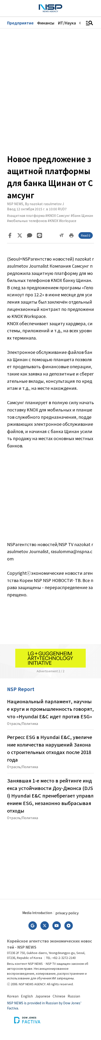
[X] (20, 235)
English (27, 996)
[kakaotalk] (29, 235)
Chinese (59, 996)
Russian (74, 996)
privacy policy (67, 912)
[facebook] (10, 235)
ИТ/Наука (67, 23)
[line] (39, 235)
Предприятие (20, 23)
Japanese (42, 996)
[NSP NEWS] (50, 8)
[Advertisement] (50, 495)
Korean (13, 996)
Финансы (45, 23)
